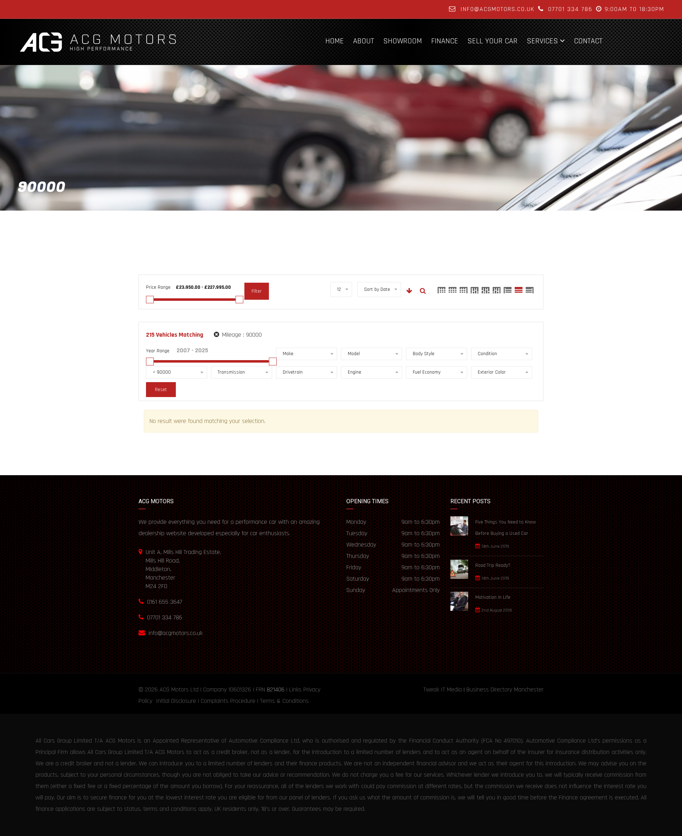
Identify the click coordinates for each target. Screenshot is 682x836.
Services (542, 40)
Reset (161, 389)
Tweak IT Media (442, 689)
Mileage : (241, 335)
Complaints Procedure (228, 701)
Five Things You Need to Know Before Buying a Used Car (505, 528)
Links (295, 689)
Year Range (157, 351)
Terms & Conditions (284, 701)
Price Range (158, 287)
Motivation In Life (492, 597)
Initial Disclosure (176, 701)
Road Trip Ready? (492, 565)
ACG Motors (174, 689)
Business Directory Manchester (504, 689)
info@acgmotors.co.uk (497, 9)
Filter (256, 291)
